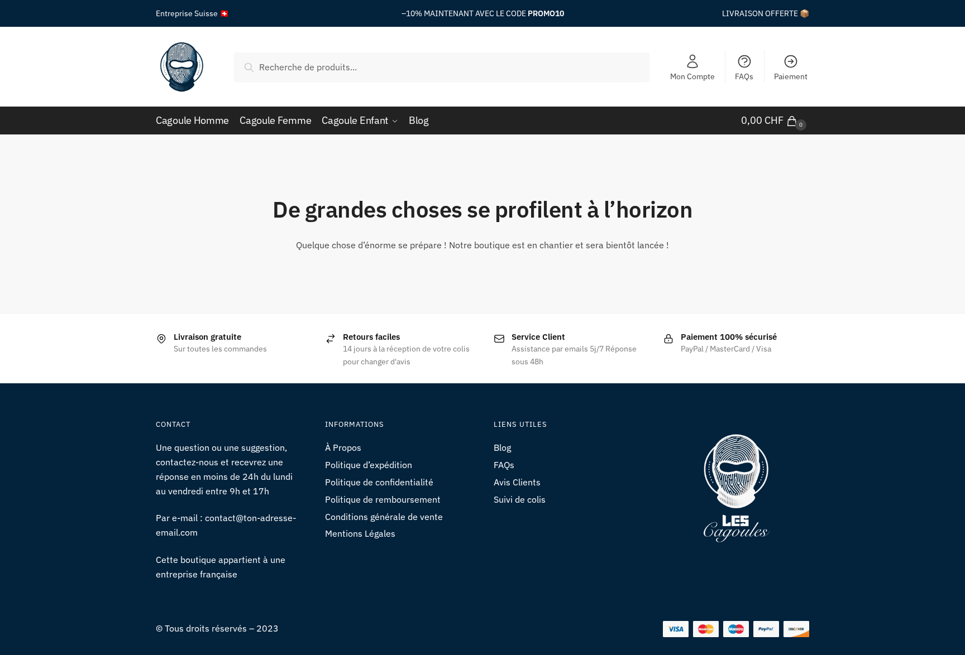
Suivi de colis (520, 499)
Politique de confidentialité (379, 482)
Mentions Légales (360, 533)
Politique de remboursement (383, 499)
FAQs (744, 76)
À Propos (343, 447)
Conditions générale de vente (384, 516)
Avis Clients (517, 482)
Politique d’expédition (368, 464)
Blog (502, 447)
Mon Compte (692, 76)
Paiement (791, 76)
